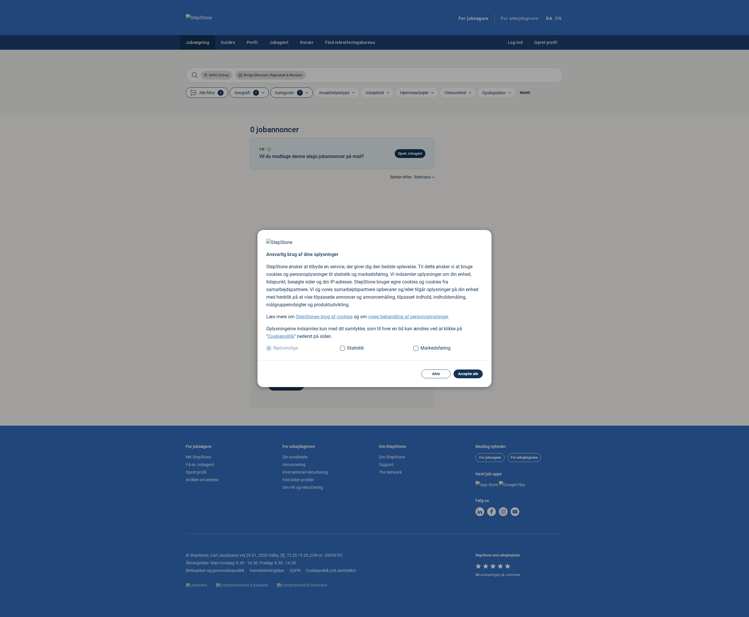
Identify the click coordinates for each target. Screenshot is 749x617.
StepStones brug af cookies (324, 316)
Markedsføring (435, 348)
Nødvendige (285, 348)
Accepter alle (468, 374)
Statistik (355, 348)
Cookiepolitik (281, 336)
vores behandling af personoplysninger (408, 316)
